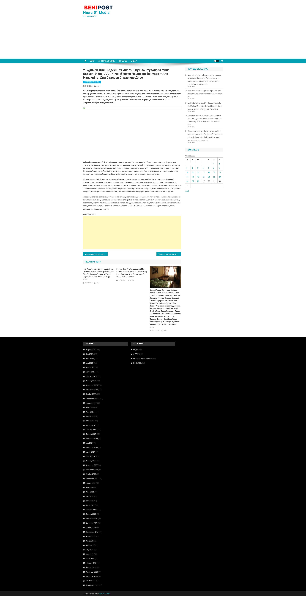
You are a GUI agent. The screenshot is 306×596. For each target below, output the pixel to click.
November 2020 (92, 576)
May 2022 (89, 496)
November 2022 (92, 470)
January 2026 (91, 381)
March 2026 (90, 372)
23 (220, 177)
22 (214, 177)
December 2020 (92, 572)
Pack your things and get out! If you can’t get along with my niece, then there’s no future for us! (205, 94)
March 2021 (90, 559)
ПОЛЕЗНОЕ (123, 61)
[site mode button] (216, 61)
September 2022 (92, 479)
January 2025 (91, 434)
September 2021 (92, 532)
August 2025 (90, 403)
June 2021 (90, 545)
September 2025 (92, 399)
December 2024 (92, 439)
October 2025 (91, 394)
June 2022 (90, 492)
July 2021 (89, 541)
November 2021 (92, 523)
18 (193, 177)
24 (187, 181)
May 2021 (89, 550)
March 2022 (90, 505)
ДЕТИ (92, 61)
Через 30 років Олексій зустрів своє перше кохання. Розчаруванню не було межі (169, 254)
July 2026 (89, 354)
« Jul (187, 191)
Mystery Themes (104, 593)
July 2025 (89, 407)
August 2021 (90, 536)
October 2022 (91, 474)
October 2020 (91, 581)
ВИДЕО (134, 61)
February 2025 (91, 430)
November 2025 (92, 390)
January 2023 (91, 461)
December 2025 (92, 385)
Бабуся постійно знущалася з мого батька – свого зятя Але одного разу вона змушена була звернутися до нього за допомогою (131, 273)
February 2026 (91, 376)
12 (198, 172)
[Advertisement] (153, 40)
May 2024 (89, 443)
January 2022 (91, 514)
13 (204, 172)
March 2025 (90, 425)
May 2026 (89, 363)
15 (214, 172)
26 (198, 181)
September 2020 (92, 585)
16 (220, 172)
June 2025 (90, 412)
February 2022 (91, 510)
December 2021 (92, 519)
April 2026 (89, 367)
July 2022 (89, 487)
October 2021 (91, 527)
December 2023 (92, 447)
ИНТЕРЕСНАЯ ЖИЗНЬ (106, 61)
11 (193, 172)
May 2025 (89, 416)
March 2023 (90, 452)
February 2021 (91, 563)
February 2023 (91, 456)
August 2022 (90, 483)
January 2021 (91, 568)
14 (209, 172)
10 (187, 172)
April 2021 (89, 554)
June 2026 (90, 359)
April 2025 (89, 421)
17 (187, 177)
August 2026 (90, 350)
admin (98, 86)
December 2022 (92, 465)
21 (209, 177)
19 (198, 177)
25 (193, 181)
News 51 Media (96, 12)
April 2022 (89, 501)
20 (204, 177)
